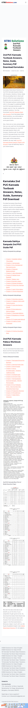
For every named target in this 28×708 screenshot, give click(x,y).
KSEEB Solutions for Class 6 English (12, 664)
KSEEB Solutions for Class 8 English (12, 648)
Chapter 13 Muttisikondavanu (14, 299)
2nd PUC (12, 707)
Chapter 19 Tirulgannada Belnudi (15, 319)
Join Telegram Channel (20, 707)
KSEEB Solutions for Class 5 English (12, 672)
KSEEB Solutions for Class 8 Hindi (11, 650)
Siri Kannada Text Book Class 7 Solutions (13, 660)
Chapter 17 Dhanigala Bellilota (14, 313)
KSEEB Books (15, 707)
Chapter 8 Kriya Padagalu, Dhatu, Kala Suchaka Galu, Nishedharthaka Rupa (13, 387)
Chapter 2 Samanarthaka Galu (15, 364)
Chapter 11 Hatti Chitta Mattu (14, 289)
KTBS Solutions (14, 701)
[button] (14, 705)
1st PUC (9, 707)
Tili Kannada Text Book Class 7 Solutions (13, 662)
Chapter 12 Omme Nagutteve (14, 291)
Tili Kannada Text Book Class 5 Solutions (13, 676)
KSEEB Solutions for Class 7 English (12, 656)
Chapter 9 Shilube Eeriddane (14, 283)
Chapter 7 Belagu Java (12, 279)
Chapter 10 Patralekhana (13, 393)
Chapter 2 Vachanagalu (13, 263)
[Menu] (25, 2)
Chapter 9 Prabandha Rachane (15, 391)
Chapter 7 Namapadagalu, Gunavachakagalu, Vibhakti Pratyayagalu (14, 380)
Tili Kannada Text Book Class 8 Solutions (13, 654)
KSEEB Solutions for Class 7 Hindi (11, 658)
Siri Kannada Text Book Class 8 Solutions (13, 652)
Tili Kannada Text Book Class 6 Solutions (13, 670)
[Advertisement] (14, 19)
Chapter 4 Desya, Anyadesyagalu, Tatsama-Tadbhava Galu (13, 370)
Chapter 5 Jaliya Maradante (14, 273)
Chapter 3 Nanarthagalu (13, 366)
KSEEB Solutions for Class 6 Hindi (11, 666)
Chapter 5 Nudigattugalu (13, 374)
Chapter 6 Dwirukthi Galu (13, 376)
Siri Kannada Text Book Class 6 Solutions (13, 668)
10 (6, 707)
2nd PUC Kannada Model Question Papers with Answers (14, 142)
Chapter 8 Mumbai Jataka (13, 281)
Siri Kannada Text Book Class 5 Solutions (13, 674)
